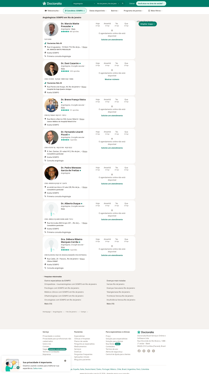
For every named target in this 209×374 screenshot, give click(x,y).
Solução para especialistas (116, 338)
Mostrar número (112, 79)
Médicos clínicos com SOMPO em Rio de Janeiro (64, 292)
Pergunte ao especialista (84, 344)
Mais (73, 29)
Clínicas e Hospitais (82, 338)
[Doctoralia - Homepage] (56, 3)
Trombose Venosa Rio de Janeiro (120, 296)
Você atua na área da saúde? (150, 3)
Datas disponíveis (97, 10)
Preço (108, 336)
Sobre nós (47, 344)
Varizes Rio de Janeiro (115, 284)
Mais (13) (48, 303)
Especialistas (79, 336)
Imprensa (47, 354)
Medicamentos (80, 346)
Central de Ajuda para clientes (118, 354)
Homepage (47, 312)
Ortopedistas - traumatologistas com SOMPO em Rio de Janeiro (70, 284)
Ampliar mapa (146, 24)
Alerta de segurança (114, 351)
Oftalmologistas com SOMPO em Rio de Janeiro (63, 296)
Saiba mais (37, 368)
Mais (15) (110, 303)
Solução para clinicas (114, 341)
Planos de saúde (81, 341)
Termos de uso (112, 349)
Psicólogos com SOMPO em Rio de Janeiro (61, 288)
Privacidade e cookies (51, 336)
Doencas (77, 351)
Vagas (54, 349)
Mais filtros (156, 10)
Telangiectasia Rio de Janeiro (118, 292)
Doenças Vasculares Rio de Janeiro (121, 288)
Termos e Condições (51, 351)
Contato (46, 346)
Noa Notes (113, 344)
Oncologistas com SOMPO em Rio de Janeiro (62, 300)
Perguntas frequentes (83, 354)
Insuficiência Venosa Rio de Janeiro (121, 300)
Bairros (114, 10)
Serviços (77, 349)
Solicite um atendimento (112, 39)
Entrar (132, 3)
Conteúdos (110, 346)
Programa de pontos (133, 10)
